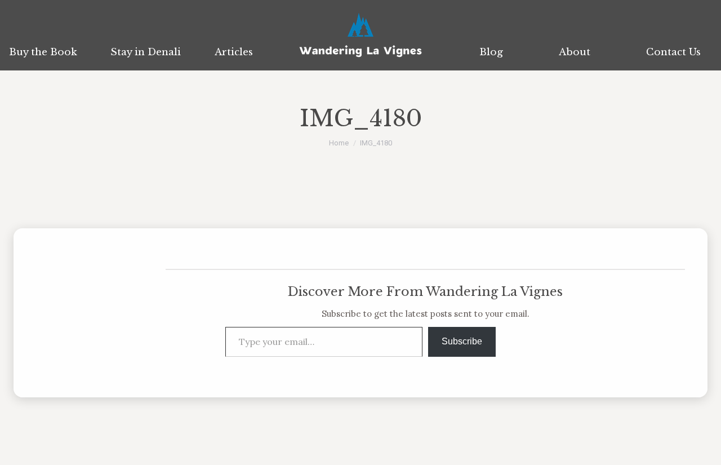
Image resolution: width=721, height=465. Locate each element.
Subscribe (462, 341)
